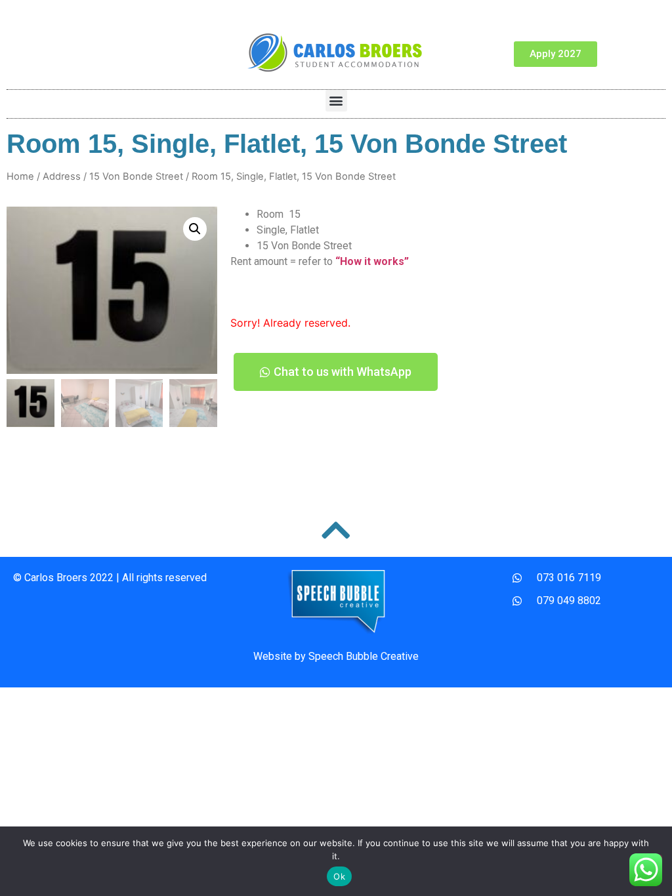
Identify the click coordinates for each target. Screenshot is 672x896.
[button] (336, 101)
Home (20, 176)
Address (62, 176)
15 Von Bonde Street (136, 176)
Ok (339, 876)
